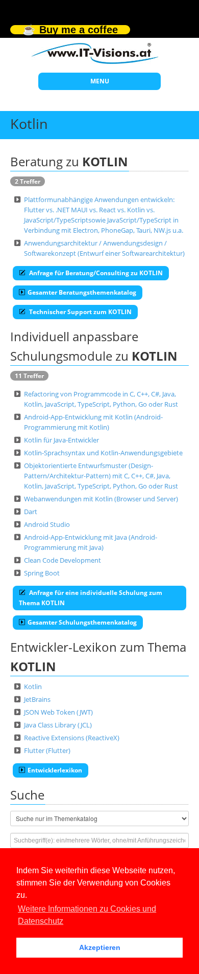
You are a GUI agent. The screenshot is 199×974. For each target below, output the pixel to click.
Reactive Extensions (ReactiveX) (71, 737)
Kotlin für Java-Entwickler (61, 440)
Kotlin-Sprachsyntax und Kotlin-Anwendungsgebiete (103, 452)
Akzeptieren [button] (99, 947)
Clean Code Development (62, 560)
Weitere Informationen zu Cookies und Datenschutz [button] (87, 914)
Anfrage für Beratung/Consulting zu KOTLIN (95, 273)
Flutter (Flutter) (47, 750)
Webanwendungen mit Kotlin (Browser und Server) (101, 498)
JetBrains (37, 699)
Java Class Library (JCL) (58, 724)
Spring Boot (42, 573)
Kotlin (33, 686)
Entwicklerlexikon (55, 770)
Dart (30, 511)
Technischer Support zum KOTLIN (80, 311)
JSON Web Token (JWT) (58, 712)
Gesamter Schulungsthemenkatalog (82, 622)
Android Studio (47, 524)
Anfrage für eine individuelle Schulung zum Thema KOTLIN (90, 597)
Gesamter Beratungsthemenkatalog (82, 292)
